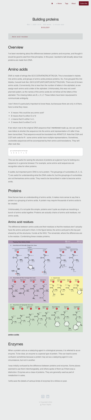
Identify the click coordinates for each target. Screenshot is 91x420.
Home (59, 3)
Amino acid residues (20, 37)
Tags (66, 3)
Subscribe (83, 3)
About (74, 3)
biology (45, 27)
